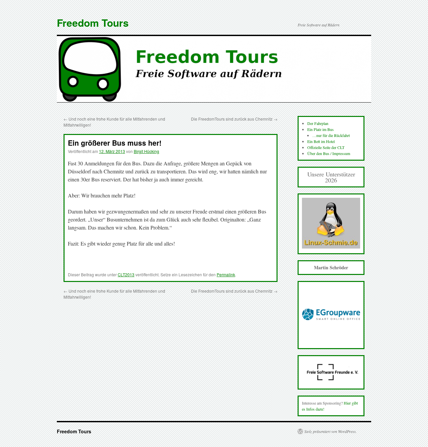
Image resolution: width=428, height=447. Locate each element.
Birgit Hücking (146, 151)
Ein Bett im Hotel (321, 141)
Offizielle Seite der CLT (325, 147)
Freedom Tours (93, 22)
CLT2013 (126, 274)
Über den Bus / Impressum (328, 153)
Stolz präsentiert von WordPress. (330, 431)
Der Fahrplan (317, 123)
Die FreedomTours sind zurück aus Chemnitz (234, 119)
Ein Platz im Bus (320, 129)
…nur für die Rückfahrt (331, 135)
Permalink (226, 274)
